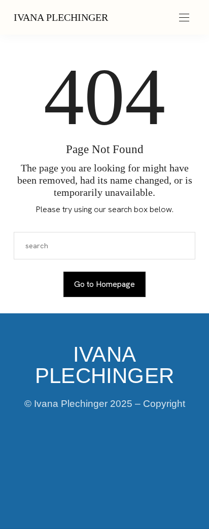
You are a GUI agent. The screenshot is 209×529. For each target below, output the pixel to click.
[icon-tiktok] (121, 455)
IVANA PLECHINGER (61, 17)
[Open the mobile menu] (184, 18)
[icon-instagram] (87, 455)
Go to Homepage (104, 284)
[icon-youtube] (156, 455)
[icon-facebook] (52, 455)
